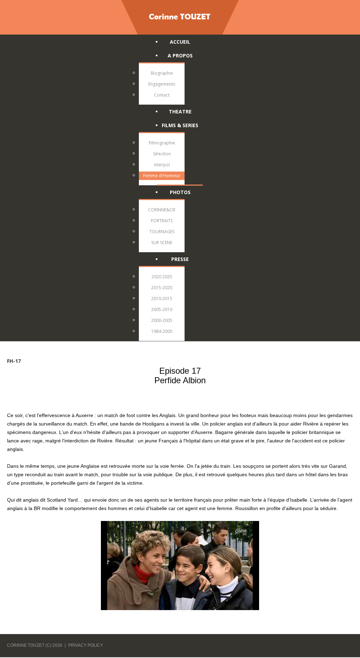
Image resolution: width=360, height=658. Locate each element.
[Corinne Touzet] (180, 16)
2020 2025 (162, 277)
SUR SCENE (161, 243)
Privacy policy (85, 645)
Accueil (180, 41)
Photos (180, 192)
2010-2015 (161, 299)
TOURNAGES (161, 232)
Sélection (162, 154)
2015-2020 (161, 288)
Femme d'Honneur (161, 176)
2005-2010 (161, 309)
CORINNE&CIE (161, 210)
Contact (161, 95)
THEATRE (180, 111)
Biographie (162, 73)
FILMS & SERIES (180, 125)
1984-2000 (161, 331)
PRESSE (180, 259)
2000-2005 (161, 320)
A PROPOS (180, 55)
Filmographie (162, 143)
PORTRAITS (162, 221)
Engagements (161, 84)
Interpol (162, 165)
